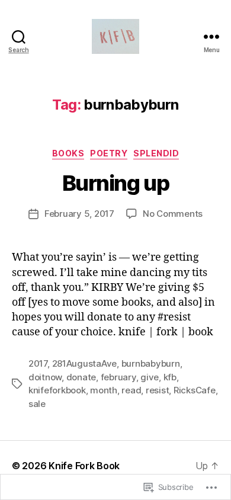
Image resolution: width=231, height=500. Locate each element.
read (131, 390)
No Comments (173, 213)
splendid (156, 153)
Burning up (115, 183)
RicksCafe (195, 390)
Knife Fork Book (84, 466)
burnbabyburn (150, 363)
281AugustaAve (84, 363)
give (149, 377)
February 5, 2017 (79, 213)
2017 (37, 363)
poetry (108, 153)
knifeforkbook (57, 390)
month (103, 390)
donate (81, 377)
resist (157, 390)
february (118, 377)
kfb (170, 377)
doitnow (45, 377)
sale (37, 403)
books (68, 153)
